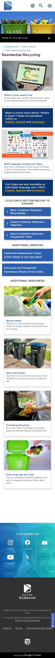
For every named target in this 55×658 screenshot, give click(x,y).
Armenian (38, 121)
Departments (12, 46)
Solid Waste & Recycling (17, 50)
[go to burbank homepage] (8, 5)
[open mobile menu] (49, 5)
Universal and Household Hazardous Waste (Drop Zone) (23, 269)
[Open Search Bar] (40, 5)
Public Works (29, 46)
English (9, 121)
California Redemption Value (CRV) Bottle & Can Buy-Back (23, 255)
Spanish (21, 121)
